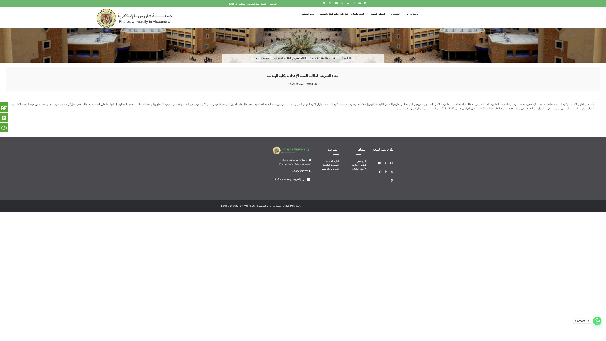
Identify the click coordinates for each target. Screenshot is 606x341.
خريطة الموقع (381, 149)
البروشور (362, 161)
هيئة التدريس (253, 4)
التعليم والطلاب (357, 14)
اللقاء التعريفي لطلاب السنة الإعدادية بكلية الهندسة (303, 75)
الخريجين (273, 4)
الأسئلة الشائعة (359, 168)
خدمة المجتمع (308, 14)
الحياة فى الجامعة (330, 168)
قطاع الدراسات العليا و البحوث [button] (334, 14)
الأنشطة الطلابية (331, 165)
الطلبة (264, 4)
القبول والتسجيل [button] (377, 14)
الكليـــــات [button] (395, 14)
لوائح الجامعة (332, 161)
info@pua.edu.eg (282, 179)
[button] (299, 14)
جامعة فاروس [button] (412, 14)
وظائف (242, 4)
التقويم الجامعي (359, 165)
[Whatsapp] (597, 321)
